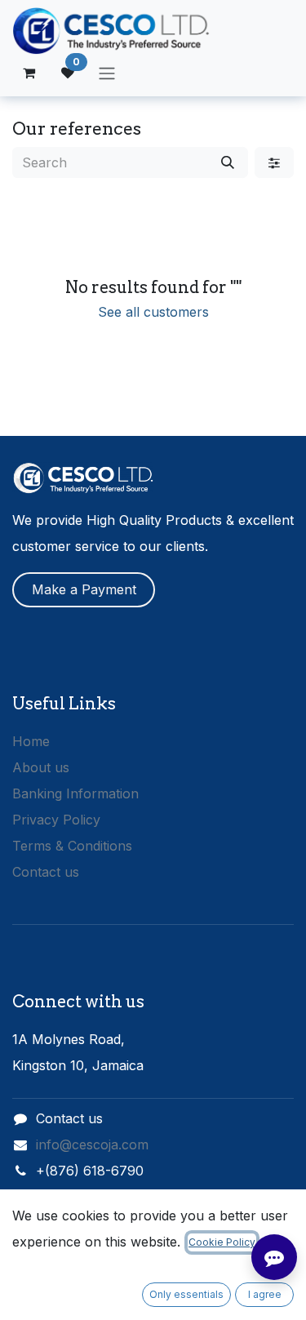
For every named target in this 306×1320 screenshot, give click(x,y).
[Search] (227, 162)
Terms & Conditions (72, 846)
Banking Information (75, 793)
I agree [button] (265, 1294)
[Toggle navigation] (107, 73)
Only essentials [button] (186, 1294)
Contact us (45, 872)
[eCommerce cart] (28, 72)
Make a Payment (84, 589)
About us (40, 767)
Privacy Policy (56, 819)
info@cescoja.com (92, 1144)
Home (31, 741)
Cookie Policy (221, 1242)
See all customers (153, 312)
